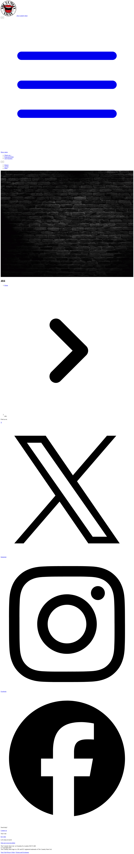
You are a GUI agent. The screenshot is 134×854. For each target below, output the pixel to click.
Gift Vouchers (8, 158)
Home (6, 285)
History (6, 165)
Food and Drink (9, 157)
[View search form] (1, 17)
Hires (5, 168)
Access (6, 166)
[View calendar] (3, 17)
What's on (7, 155)
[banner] (14, 15)
